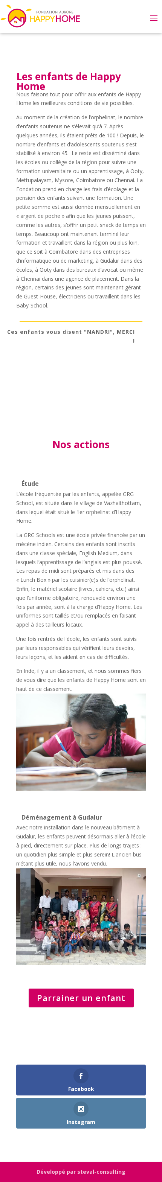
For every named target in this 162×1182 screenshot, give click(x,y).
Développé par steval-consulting (81, 1171)
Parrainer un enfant (81, 997)
